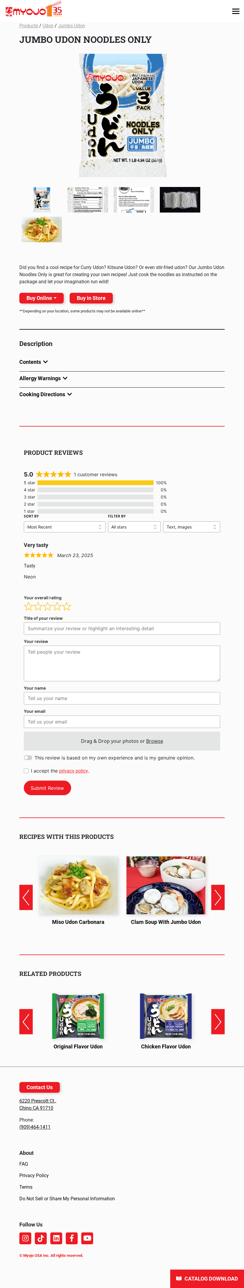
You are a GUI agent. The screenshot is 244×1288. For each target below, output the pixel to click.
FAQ (23, 1164)
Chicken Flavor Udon (166, 1046)
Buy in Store (91, 298)
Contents (30, 362)
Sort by (31, 516)
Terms (25, 1187)
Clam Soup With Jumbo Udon (166, 922)
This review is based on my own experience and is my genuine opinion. (115, 758)
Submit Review (47, 788)
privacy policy (73, 771)
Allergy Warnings (40, 378)
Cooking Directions (42, 394)
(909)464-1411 (35, 1127)
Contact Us (39, 1087)
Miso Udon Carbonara (78, 922)
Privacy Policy (34, 1175)
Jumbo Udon (71, 26)
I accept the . (60, 771)
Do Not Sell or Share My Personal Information (67, 1198)
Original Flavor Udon (78, 1046)
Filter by (117, 516)
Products (28, 26)
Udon (48, 26)
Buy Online (39, 298)
